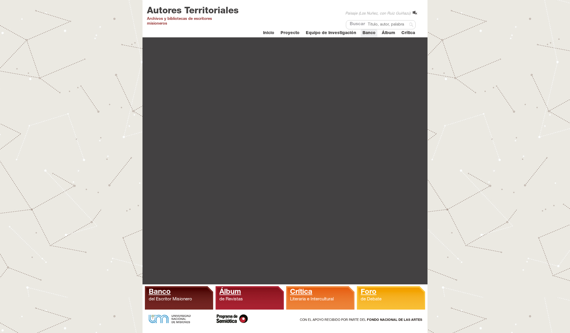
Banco (369, 33)
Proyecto (290, 33)
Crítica (408, 33)
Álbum (388, 33)
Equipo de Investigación (331, 33)
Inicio (268, 33)
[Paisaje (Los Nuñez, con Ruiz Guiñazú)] (415, 13)
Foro (371, 295)
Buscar (357, 24)
